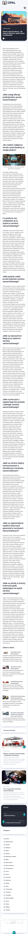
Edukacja (8, 847)
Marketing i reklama (11, 856)
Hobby (7, 850)
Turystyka (8, 895)
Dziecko (8, 844)
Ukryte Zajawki (9, 898)
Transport (8, 892)
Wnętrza (8, 907)
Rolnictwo (8, 880)
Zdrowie (8, 910)
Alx (22, 922)
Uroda (7, 901)
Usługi (7, 904)
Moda (7, 859)
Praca (7, 871)
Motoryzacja (7, 28)
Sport (7, 886)
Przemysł (8, 877)
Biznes (7, 838)
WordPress (13, 922)
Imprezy (8, 853)
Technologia (9, 889)
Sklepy (7, 883)
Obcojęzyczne (9, 868)
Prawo (7, 874)
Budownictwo (9, 841)
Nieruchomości (10, 865)
